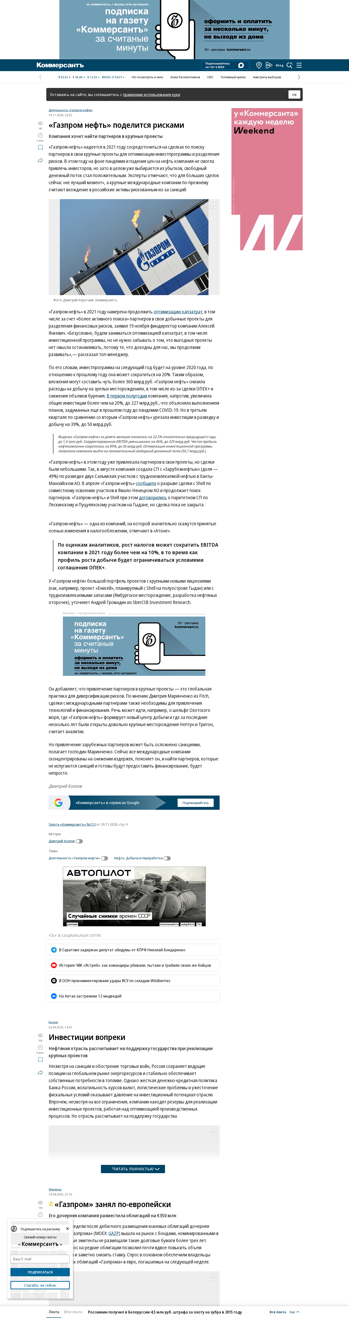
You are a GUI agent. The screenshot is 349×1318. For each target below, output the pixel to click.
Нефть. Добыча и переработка (138, 858)
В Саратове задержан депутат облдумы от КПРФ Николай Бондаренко (122, 949)
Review (53, 1082)
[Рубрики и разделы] (299, 65)
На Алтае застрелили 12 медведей (90, 996)
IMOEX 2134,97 (112, 77)
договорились (153, 497)
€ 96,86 (78, 77)
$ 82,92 (63, 77)
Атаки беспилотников (185, 77)
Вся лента (278, 1311)
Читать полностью (133, 1228)
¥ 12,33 (92, 77)
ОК (294, 94)
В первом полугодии (127, 396)
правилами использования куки (151, 94)
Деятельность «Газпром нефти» (71, 110)
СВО (210, 77)
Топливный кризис (233, 77)
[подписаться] (80, 841)
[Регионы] (259, 65)
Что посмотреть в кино (147, 77)
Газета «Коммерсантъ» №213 (72, 824)
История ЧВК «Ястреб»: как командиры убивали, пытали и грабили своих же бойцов (135, 965)
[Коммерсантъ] (60, 65)
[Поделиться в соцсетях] (40, 160)
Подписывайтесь (195, 802)
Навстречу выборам (267, 77)
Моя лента (73, 1311)
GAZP (113, 1305)
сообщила (146, 483)
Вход (279, 65)
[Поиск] (289, 65)
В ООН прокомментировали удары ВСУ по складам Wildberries (114, 980)
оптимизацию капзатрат (178, 312)
